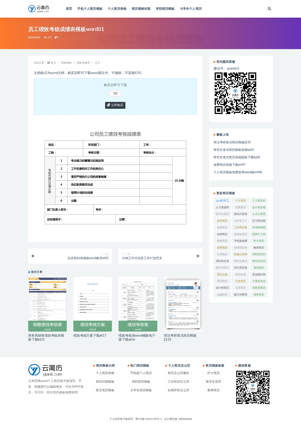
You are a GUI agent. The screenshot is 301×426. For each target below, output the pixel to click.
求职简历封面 (259, 255)
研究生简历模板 (259, 262)
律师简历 (222, 241)
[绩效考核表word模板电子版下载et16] (138, 304)
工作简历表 (240, 227)
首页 (69, 8)
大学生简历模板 (141, 390)
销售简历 (259, 294)
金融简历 (222, 294)
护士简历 (259, 241)
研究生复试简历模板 (240, 262)
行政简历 (240, 281)
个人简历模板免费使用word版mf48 (238, 172)
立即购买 (116, 105)
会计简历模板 (259, 208)
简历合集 (222, 274)
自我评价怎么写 (178, 390)
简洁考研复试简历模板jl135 (232, 142)
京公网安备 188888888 (178, 419)
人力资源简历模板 (222, 208)
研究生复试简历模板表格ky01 (234, 149)
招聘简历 (222, 247)
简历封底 (240, 274)
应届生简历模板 (240, 235)
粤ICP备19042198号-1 (148, 419)
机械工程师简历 (240, 255)
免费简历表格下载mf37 (229, 164)
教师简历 (259, 247)
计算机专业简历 (259, 282)
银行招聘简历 (240, 295)
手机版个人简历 (141, 373)
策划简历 (259, 267)
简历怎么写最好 (178, 373)
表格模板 (66, 62)
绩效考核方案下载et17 (89, 335)
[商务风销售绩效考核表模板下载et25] (47, 304)
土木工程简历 (259, 215)
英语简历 (222, 281)
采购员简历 (259, 287)
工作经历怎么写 (178, 381)
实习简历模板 (259, 221)
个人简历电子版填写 (121, 419)
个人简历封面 (259, 201)
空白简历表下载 (240, 268)
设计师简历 (222, 287)
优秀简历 (240, 207)
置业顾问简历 (259, 275)
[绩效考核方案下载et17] (92, 304)
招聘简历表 (240, 247)
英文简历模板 (105, 390)
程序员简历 (222, 267)
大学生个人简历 (191, 8)
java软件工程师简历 (222, 201)
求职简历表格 (222, 262)
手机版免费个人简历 (240, 242)
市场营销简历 (259, 228)
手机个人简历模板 (89, 8)
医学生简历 (222, 214)
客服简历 (222, 227)
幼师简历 (222, 234)
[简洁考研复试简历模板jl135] (183, 304)
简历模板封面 (141, 8)
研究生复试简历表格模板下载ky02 (237, 157)
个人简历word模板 (240, 201)
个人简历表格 (117, 8)
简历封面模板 (105, 381)
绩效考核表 (34, 37)
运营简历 (240, 287)
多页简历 (222, 220)
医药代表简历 (240, 215)
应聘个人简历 (259, 235)
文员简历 (222, 254)
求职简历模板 (165, 8)
